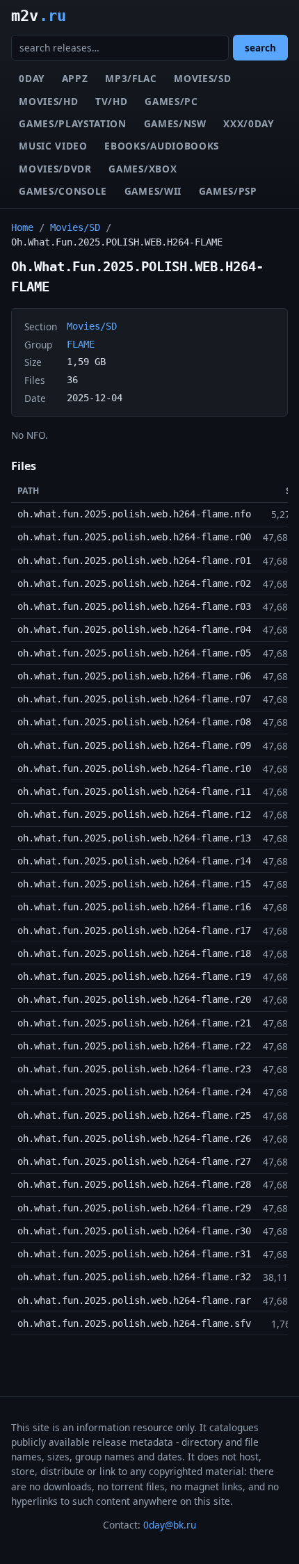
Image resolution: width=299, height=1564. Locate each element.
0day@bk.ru (169, 1524)
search (260, 47)
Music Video (53, 145)
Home (22, 227)
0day (32, 78)
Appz (75, 78)
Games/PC (171, 101)
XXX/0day (248, 123)
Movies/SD (202, 78)
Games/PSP (228, 190)
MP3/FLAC (130, 78)
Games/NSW (175, 123)
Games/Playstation (73, 123)
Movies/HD (48, 101)
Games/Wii (152, 190)
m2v (38, 15)
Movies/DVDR (55, 168)
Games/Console (63, 190)
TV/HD (111, 101)
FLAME (81, 344)
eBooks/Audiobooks (161, 145)
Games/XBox (142, 168)
